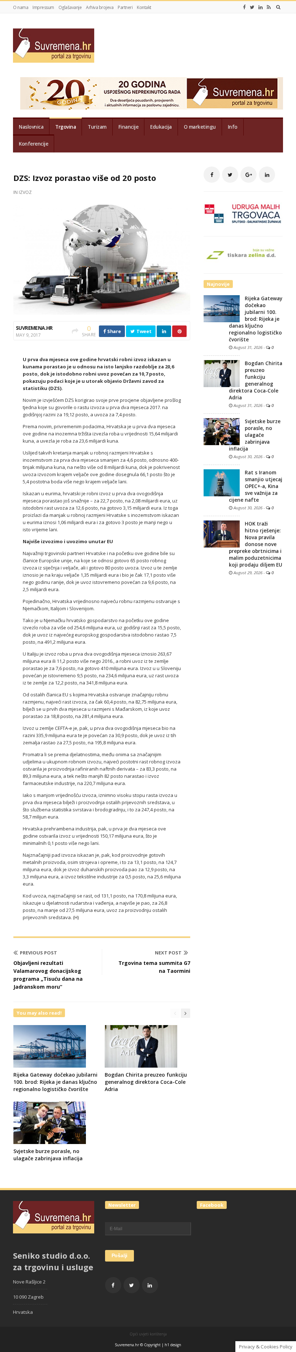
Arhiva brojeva (99, 7)
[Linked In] (260, 7)
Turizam (97, 127)
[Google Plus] (248, 175)
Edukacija (161, 127)
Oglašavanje (70, 7)
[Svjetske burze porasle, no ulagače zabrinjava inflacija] (222, 431)
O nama (20, 7)
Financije (128, 127)
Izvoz (25, 192)
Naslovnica (31, 127)
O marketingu (200, 127)
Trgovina (65, 127)
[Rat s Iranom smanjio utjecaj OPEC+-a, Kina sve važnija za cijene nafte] (222, 482)
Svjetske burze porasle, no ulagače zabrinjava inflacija (48, 1155)
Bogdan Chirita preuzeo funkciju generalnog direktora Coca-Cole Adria (146, 1081)
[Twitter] (252, 7)
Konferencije (33, 144)
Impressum (43, 7)
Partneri (125, 7)
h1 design (173, 1344)
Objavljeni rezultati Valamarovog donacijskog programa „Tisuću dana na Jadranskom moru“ (48, 974)
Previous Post (38, 952)
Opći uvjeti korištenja (148, 1334)
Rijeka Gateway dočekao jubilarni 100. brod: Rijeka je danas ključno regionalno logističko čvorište (55, 1081)
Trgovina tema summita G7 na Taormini (154, 966)
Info (233, 127)
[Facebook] (244, 7)
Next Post (168, 952)
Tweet (143, 331)
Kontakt (144, 7)
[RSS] (269, 7)
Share (113, 331)
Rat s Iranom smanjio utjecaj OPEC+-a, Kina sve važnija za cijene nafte (255, 486)
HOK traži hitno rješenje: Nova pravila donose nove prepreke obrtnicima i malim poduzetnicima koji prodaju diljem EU (255, 544)
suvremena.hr (34, 327)
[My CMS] (53, 45)
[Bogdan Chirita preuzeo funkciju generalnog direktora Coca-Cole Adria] (222, 373)
